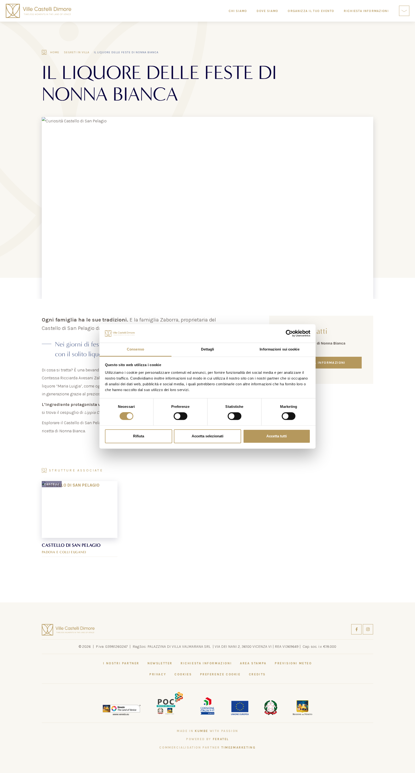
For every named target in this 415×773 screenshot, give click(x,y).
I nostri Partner (121, 663)
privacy (157, 674)
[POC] (169, 702)
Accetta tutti (276, 436)
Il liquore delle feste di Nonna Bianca (126, 52)
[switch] (180, 416)
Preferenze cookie (220, 674)
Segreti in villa (76, 52)
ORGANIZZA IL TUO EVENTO (311, 11)
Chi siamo (238, 11)
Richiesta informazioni (321, 363)
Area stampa (253, 663)
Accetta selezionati (207, 436)
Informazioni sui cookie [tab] (279, 349)
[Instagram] (368, 628)
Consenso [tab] (135, 349)
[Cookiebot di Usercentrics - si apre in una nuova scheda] (289, 333)
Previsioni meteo (293, 663)
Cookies (183, 674)
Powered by (207, 739)
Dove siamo (267, 11)
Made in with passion (207, 731)
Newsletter (159, 663)
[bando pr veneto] (207, 705)
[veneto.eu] (122, 709)
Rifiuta (138, 436)
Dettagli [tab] (207, 349)
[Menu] (404, 11)
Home (54, 52)
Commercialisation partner (207, 747)
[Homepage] (38, 11)
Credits (257, 674)
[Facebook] (357, 628)
